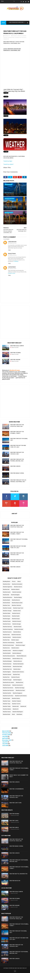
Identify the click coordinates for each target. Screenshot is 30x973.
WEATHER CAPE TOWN (15, 802)
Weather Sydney (16, 698)
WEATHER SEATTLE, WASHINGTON (18, 873)
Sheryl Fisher (12, 253)
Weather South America (20, 695)
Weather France (7, 624)
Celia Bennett (12, 242)
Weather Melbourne (21, 656)
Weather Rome (19, 682)
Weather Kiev (19, 642)
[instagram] (28, 1)
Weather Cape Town (18, 608)
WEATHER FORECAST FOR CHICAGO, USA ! (17, 453)
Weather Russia (6, 685)
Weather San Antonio (8, 687)
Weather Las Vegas (20, 645)
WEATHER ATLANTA (10, 221)
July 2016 (4, 743)
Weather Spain (6, 698)
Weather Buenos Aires (17, 602)
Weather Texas (6, 701)
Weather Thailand (16, 701)
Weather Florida (6, 621)
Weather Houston (7, 632)
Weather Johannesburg (8, 642)
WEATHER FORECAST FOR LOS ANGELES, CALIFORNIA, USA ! (18, 480)
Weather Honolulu (18, 629)
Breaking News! (6, 581)
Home (3, 22)
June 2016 (5, 745)
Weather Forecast (16, 621)
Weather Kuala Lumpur (8, 645)
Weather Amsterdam (17, 584)
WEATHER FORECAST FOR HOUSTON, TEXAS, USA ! (17, 425)
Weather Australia (16, 592)
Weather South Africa (8, 695)
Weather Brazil (6, 602)
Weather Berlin (6, 600)
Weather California (17, 35)
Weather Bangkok (15, 594)
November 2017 (6, 740)
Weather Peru (6, 677)
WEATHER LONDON (15, 466)
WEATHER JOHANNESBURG (16, 789)
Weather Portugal (7, 679)
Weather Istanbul (17, 637)
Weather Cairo (6, 605)
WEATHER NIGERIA (14, 813)
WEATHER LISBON (14, 827)
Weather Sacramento (17, 685)
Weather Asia (6, 589)
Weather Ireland (7, 637)
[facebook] (21, 1)
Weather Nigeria (7, 671)
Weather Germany (7, 626)
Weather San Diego (19, 687)
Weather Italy (6, 640)
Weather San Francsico (20, 37)
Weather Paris (16, 674)
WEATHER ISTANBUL (15, 352)
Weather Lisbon (15, 648)
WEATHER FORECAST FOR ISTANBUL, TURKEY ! (17, 432)
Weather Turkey (7, 706)
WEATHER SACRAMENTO (11, 207)
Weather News (11, 37)
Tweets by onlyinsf (8, 164)
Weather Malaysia (16, 653)
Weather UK (23, 706)
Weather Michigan (7, 661)
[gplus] (26, 1)
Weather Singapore (17, 693)
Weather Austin (6, 592)
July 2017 (4, 742)
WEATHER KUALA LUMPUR (17, 345)
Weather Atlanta (9, 212)
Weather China (17, 610)
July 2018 (4, 736)
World (13, 714)
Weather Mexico (7, 658)
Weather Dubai (6, 616)
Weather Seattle (7, 693)
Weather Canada (7, 608)
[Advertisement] (16, 76)
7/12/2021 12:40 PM (12, 255)
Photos (13, 581)
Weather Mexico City (17, 658)
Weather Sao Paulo (20, 690)
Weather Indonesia (16, 634)
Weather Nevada (7, 666)
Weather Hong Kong (7, 629)
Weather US (6, 39)
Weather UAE (15, 706)
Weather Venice (7, 711)
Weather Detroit (16, 613)
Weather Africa (6, 584)
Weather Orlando (7, 674)
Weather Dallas (8, 184)
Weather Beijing (18, 597)
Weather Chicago (7, 610)
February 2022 (6, 733)
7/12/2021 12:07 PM (12, 243)
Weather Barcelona (7, 597)
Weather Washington (18, 711)
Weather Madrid (7, 653)
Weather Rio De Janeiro (8, 682)
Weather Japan (15, 640)
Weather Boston (16, 600)
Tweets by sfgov (7, 161)
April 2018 (5, 738)
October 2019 (6, 734)
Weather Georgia (16, 624)
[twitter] (23, 1)
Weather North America (18, 671)
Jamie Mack (12, 267)
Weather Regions (17, 679)
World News (19, 714)
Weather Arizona (18, 586)
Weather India (6, 634)
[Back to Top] (15, 971)
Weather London (7, 650)
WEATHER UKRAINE (15, 359)
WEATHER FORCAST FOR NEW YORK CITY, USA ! (18, 446)
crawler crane (11, 273)
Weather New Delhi (17, 666)
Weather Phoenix (15, 677)
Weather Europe (16, 618)
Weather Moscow (18, 661)
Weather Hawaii (17, 626)
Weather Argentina (7, 586)
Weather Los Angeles (18, 650)
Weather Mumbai (7, 663)
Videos (19, 581)
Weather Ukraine (7, 709)
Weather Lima (6, 648)
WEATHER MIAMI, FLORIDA (17, 473)
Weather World (6, 714)
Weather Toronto (16, 703)
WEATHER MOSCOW (14, 880)
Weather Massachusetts (9, 656)
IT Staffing (15, 261)
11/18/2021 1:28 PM (12, 268)
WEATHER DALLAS (9, 193)
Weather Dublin (15, 616)
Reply (9, 250)
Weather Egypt (6, 618)
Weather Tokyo (6, 703)
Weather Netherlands (18, 663)
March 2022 (5, 731)
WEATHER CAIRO (13, 820)
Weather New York (7, 669)
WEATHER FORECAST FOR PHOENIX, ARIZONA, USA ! (17, 460)
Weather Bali (6, 594)
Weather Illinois (17, 632)
